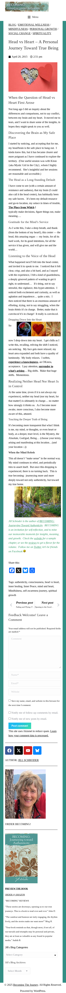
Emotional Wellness (33, 24)
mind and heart (45, 586)
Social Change (19, 33)
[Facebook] (9, 750)
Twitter (37, 547)
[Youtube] (28, 750)
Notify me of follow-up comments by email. (34, 712)
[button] (33, 17)
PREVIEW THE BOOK (16, 889)
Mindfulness (18, 29)
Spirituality (42, 33)
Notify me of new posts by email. (29, 718)
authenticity (21, 582)
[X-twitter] (18, 750)
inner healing (15, 586)
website (38, 538)
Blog (12, 24)
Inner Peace (30, 586)
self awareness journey (35, 590)
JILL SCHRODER (28, 760)
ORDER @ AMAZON (15, 895)
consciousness (35, 582)
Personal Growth (43, 29)
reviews (33, 542)
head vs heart (52, 582)
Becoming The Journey (25, 984)
